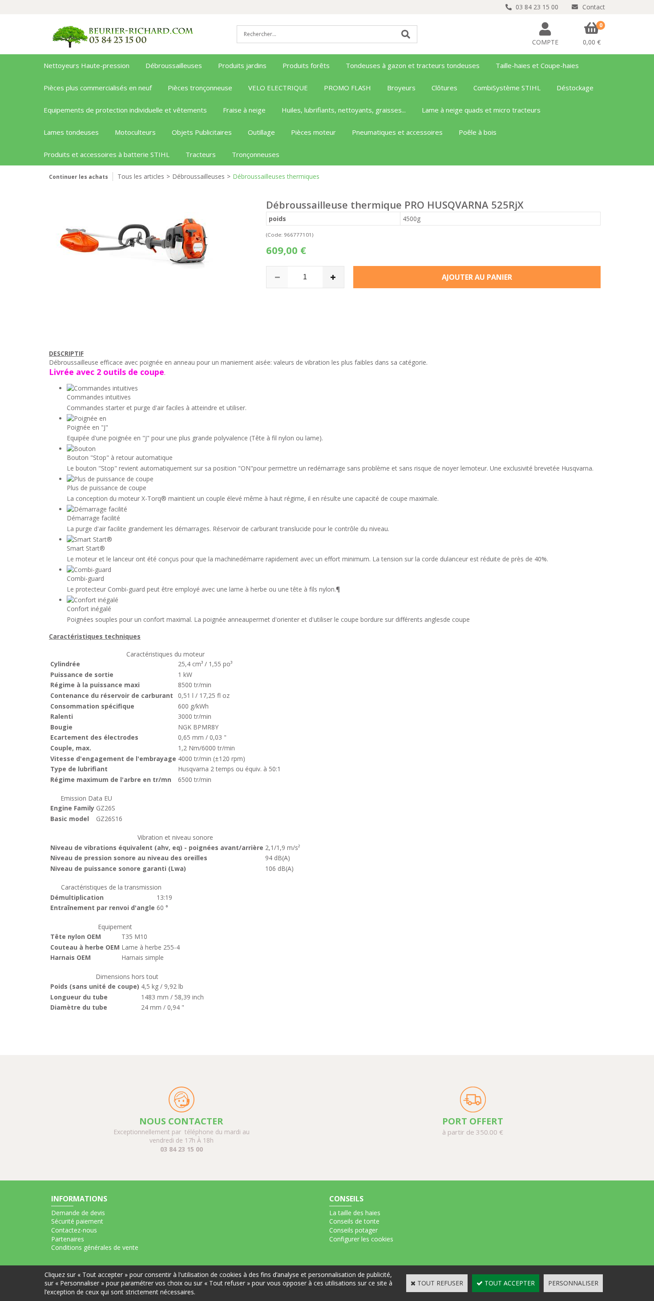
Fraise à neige (244, 109)
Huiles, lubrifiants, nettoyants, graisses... (344, 109)
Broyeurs (401, 87)
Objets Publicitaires (202, 132)
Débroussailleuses (173, 65)
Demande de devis (78, 1212)
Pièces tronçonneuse (200, 87)
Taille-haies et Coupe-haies (537, 65)
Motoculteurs (135, 132)
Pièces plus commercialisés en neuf (98, 87)
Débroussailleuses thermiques (276, 176)
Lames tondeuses (71, 132)
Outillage (261, 132)
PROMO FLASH (347, 87)
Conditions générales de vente (94, 1247)
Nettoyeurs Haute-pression (86, 65)
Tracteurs (201, 154)
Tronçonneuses (255, 154)
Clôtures (444, 87)
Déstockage (575, 87)
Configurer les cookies (361, 1239)
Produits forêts (306, 65)
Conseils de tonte (354, 1221)
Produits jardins (242, 65)
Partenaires (67, 1239)
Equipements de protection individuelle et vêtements (125, 109)
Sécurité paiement (77, 1221)
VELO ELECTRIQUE (278, 87)
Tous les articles (140, 176)
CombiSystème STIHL (507, 87)
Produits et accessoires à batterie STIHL (107, 154)
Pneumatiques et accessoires (397, 132)
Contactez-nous (74, 1230)
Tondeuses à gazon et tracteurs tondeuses (413, 65)
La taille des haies (354, 1212)
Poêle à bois (478, 132)
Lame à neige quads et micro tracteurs (481, 109)
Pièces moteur (313, 132)
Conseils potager (353, 1230)
